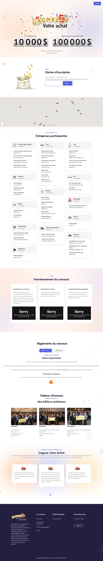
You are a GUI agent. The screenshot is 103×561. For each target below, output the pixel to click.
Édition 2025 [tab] (59, 350)
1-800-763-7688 (79, 519)
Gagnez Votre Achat (50, 558)
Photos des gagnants (43, 527)
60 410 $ (42, 426)
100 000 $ (71, 426)
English (97, 3)
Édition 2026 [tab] (45, 350)
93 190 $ (14, 426)
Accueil (40, 519)
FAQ (39, 530)
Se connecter (57, 519)
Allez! (66, 83)
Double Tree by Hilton (63, 369)
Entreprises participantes (40, 523)
